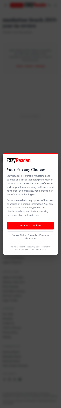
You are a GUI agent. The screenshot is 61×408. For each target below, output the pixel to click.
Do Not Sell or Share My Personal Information (30, 237)
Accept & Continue (30, 225)
